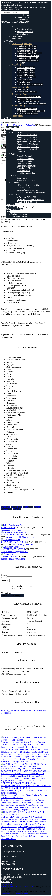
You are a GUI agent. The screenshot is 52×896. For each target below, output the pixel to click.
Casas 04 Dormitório (26, 75)
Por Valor (16, 106)
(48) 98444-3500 (22, 22)
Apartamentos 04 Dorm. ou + (29, 53)
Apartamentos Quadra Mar (28, 58)
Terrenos (15, 94)
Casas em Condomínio (26, 77)
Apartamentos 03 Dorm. (27, 51)
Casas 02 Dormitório (26, 70)
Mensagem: (6, 593)
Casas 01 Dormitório (26, 67)
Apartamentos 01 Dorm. (27, 46)
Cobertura (21, 63)
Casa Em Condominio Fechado (30, 84)
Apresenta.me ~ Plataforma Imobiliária (17, 886)
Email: (4, 578)
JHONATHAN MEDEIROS (13, 542)
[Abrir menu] (2, 123)
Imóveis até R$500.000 (27, 108)
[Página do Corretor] (13, 525)
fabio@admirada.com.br (11, 530)
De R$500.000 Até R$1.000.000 (31, 111)
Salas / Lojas (22, 89)
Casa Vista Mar (23, 82)
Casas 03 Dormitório (26, 72)
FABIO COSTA (8, 527)
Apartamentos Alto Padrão (28, 55)
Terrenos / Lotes (24, 99)
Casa (14, 65)
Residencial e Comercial (27, 92)
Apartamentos (17, 43)
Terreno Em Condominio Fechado (31, 104)
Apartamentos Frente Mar (28, 60)
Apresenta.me (7, 884)
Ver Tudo (28, 43)
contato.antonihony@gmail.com (14, 551)
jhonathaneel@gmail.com (22, 544)
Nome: (4, 575)
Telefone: (5, 580)
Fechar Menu (17, 116)
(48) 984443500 (8, 22)
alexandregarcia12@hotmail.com (20, 537)
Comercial (16, 87)
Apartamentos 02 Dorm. (27, 48)
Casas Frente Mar (24, 80)
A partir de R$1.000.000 (27, 113)
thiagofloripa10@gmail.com (13, 559)
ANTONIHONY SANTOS (13, 549)
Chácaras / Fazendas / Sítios (29, 96)
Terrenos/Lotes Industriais (28, 101)
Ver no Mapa (6, 881)
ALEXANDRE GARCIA (12, 535)
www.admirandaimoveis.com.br (14, 894)
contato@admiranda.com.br (12, 851)
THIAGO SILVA (8, 556)
